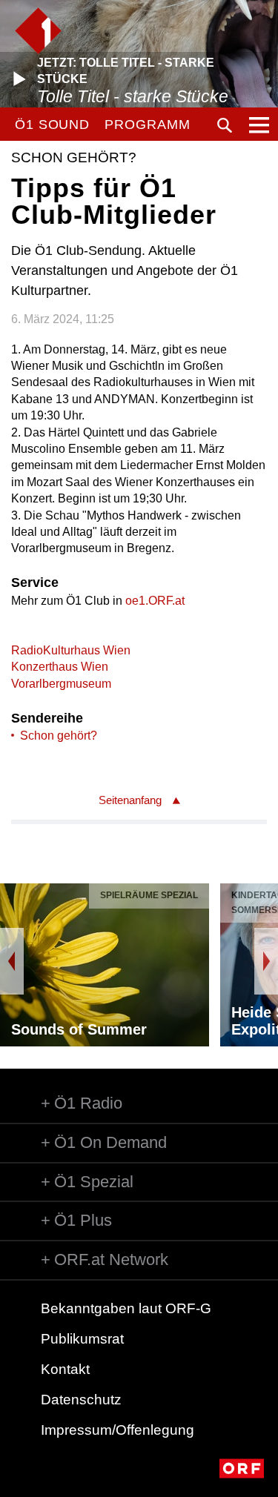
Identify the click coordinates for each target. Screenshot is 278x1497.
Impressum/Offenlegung (117, 1430)
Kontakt (65, 1369)
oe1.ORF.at (155, 600)
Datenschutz (81, 1399)
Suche (224, 125)
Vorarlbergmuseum (61, 683)
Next (266, 961)
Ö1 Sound (52, 124)
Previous (12, 961)
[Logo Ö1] (38, 30)
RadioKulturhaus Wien (70, 650)
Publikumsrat (82, 1339)
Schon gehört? (58, 735)
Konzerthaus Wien (59, 666)
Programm (147, 124)
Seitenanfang (130, 800)
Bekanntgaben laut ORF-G (126, 1308)
